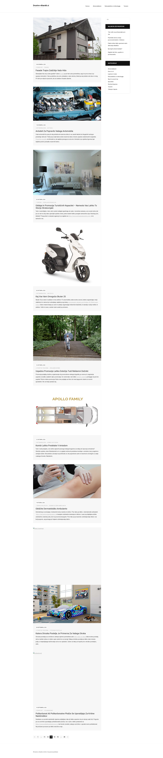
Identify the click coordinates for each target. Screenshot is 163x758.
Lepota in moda (112, 74)
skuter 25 (50, 293)
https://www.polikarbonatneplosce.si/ (47, 724)
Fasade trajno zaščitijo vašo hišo (51, 70)
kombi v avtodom (52, 442)
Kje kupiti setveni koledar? (115, 49)
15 (57, 737)
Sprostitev (111, 81)
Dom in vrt (39, 67)
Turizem (38, 202)
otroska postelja (56, 630)
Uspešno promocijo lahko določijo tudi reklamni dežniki (62, 371)
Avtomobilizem (41, 128)
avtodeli (50, 128)
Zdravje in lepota (42, 505)
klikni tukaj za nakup (80, 637)
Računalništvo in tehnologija (115, 76)
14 (54, 737)
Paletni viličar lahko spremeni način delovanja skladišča (117, 44)
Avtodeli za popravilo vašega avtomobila (54, 131)
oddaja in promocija (49, 202)
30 (64, 737)
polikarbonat (48, 710)
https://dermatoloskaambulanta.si (46, 514)
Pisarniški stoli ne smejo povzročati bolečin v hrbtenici (116, 39)
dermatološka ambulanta (57, 505)
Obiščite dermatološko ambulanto (51, 509)
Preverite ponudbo (41, 139)
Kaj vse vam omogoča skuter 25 (51, 296)
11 (44, 737)
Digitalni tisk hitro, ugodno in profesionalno (115, 53)
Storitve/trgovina (42, 368)
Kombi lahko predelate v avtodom (52, 445)
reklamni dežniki (55, 368)
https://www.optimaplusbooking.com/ (80, 216)
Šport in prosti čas (113, 79)
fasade (46, 67)
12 (47, 737)
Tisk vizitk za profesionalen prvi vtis (116, 33)
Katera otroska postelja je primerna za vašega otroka (61, 633)
